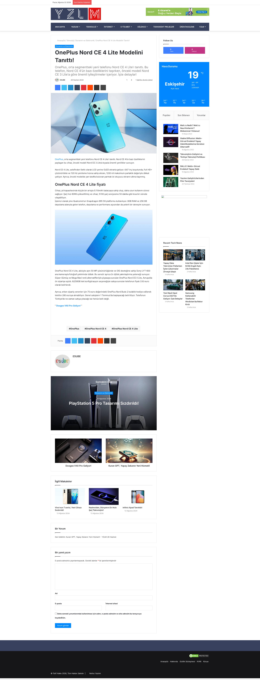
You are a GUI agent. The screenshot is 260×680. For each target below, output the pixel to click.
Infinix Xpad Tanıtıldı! (132, 507)
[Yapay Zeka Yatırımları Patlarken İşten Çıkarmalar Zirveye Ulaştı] (173, 254)
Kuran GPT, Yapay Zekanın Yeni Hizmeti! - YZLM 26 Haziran (91, 537)
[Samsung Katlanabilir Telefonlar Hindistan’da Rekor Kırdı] (195, 284)
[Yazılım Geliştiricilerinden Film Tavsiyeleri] (170, 182)
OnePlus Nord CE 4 (96, 328)
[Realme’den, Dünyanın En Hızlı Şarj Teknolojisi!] (104, 496)
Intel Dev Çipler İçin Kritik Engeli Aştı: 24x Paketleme (194, 266)
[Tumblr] (77, 87)
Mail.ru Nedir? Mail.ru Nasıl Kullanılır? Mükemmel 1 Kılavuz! (190, 128)
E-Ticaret (125, 27)
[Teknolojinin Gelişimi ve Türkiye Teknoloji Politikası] (170, 158)
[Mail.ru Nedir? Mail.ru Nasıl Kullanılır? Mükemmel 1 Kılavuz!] (170, 129)
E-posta (58, 603)
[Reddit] (90, 87)
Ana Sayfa (60, 27)
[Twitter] (64, 87)
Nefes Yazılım (95, 673)
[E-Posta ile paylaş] (96, 87)
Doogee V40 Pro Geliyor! (68, 305)
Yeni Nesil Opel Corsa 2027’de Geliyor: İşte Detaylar (173, 296)
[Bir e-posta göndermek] (66, 80)
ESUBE (62, 80)
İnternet (108, 27)
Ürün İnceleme (186, 27)
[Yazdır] (103, 87)
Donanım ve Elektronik (84, 40)
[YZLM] (76, 14)
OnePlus (59, 159)
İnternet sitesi (112, 603)
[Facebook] (57, 87)
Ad (56, 593)
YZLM (201, 27)
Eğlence (141, 27)
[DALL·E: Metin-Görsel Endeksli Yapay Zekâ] (170, 170)
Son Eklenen (184, 115)
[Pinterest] (83, 87)
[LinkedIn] (70, 87)
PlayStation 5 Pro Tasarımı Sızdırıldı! (104, 403)
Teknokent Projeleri (163, 27)
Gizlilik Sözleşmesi (187, 661)
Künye (206, 661)
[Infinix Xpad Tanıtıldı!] (137, 496)
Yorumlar (201, 115)
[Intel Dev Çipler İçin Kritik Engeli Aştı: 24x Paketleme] (195, 254)
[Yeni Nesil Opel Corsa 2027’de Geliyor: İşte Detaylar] (173, 284)
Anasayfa (61, 40)
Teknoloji (91, 27)
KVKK (199, 661)
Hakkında (174, 661)
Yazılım (74, 27)
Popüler (166, 115)
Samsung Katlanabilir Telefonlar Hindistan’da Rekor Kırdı (194, 298)
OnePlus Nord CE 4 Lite (125, 328)
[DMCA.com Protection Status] (199, 657)
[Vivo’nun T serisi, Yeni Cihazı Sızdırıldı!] (70, 496)
